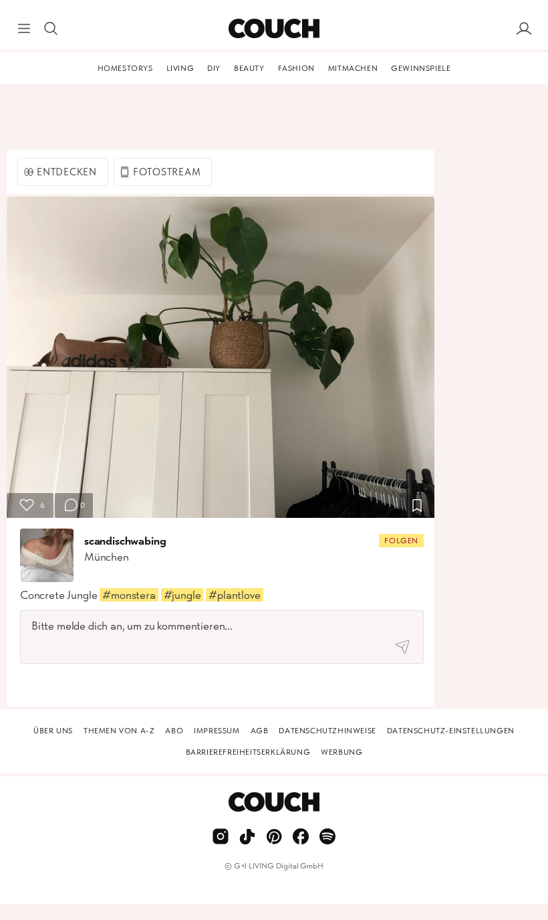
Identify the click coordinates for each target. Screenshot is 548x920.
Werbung (341, 752)
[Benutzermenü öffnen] (524, 29)
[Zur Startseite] (274, 29)
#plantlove (234, 595)
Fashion (296, 68)
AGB (260, 730)
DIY (214, 68)
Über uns (53, 730)
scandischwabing (125, 540)
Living (180, 68)
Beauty (249, 68)
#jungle (182, 595)
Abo (174, 730)
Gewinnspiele (420, 68)
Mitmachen (353, 68)
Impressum (216, 730)
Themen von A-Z (119, 730)
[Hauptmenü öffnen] (24, 29)
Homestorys (125, 68)
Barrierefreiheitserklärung (248, 752)
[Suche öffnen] (51, 29)
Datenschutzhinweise (327, 730)
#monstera (128, 595)
